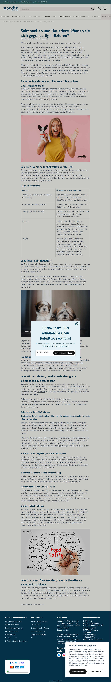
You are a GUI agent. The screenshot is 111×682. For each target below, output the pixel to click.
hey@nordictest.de (96, 639)
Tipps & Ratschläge (38, 635)
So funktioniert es (38, 631)
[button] (77, 324)
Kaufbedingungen (12, 631)
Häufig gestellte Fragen (40, 628)
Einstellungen (96, 671)
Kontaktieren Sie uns (39, 622)
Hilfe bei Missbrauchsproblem (16, 641)
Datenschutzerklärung (13, 628)
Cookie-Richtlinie (81, 665)
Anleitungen (36, 625)
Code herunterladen (64, 353)
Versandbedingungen (13, 622)
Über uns (34, 638)
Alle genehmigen (78, 671)
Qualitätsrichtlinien (12, 625)
